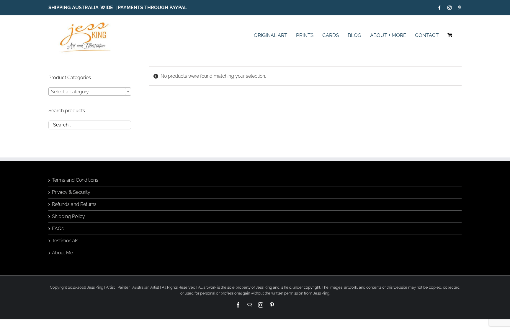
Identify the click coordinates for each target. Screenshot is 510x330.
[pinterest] (459, 8)
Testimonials (65, 240)
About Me (62, 253)
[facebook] (439, 8)
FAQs (58, 228)
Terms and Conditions (75, 180)
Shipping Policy (68, 216)
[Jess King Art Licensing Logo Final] (87, 22)
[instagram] (449, 8)
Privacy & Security (71, 192)
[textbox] (90, 92)
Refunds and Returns (74, 204)
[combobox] (89, 91)
